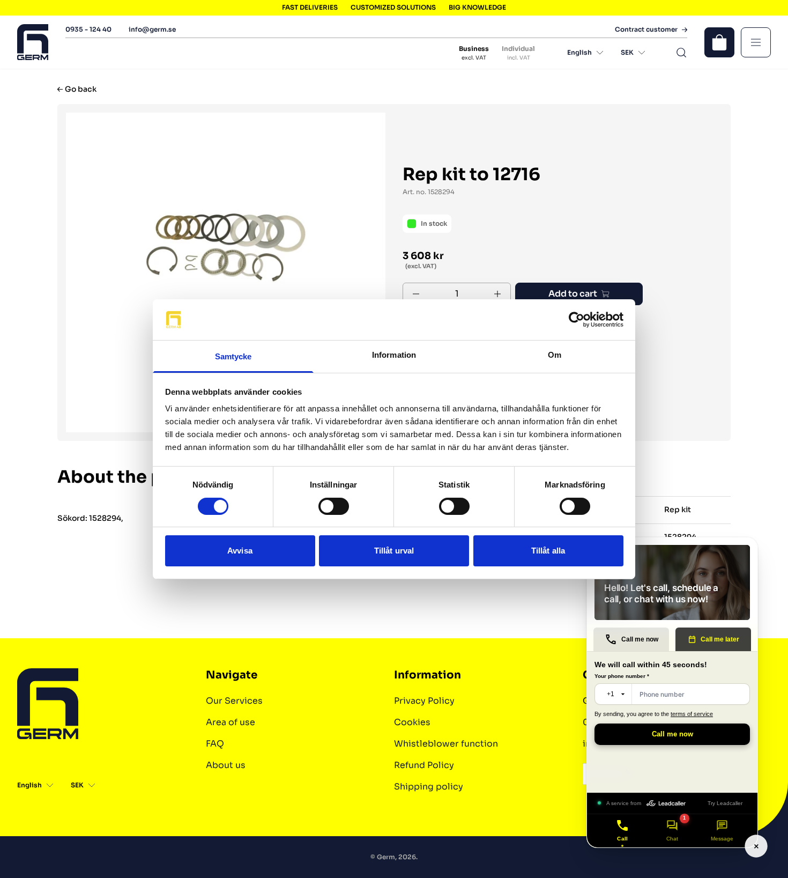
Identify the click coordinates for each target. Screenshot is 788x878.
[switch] (333, 506)
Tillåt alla (548, 550)
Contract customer (646, 29)
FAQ (215, 743)
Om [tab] (554, 354)
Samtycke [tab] (233, 356)
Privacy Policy (424, 700)
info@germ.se (152, 29)
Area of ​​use (230, 722)
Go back (80, 89)
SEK (627, 52)
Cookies (412, 722)
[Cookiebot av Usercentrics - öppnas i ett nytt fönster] (576, 320)
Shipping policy (428, 786)
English (579, 52)
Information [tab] (394, 354)
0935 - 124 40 (88, 29)
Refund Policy (424, 765)
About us (226, 765)
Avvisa (239, 550)
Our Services (234, 700)
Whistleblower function (446, 743)
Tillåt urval (394, 550)
